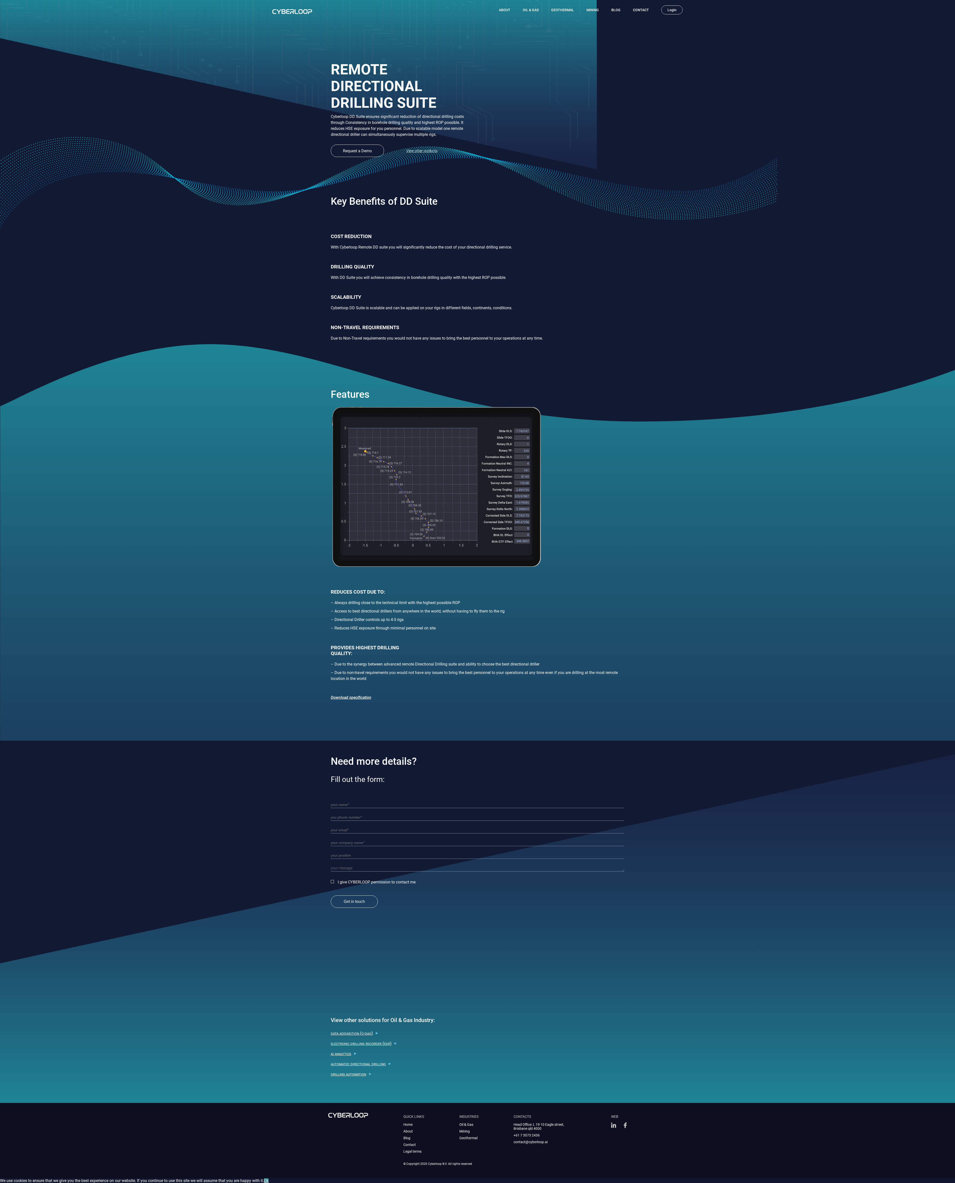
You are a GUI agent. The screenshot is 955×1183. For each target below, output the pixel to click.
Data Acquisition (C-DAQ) (352, 1033)
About (504, 10)
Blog (616, 10)
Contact (641, 10)
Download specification (351, 697)
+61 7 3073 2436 (527, 1135)
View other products (421, 151)
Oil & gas (531, 10)
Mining (592, 10)
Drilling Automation (348, 1074)
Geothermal (562, 10)
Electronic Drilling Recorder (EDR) (361, 1043)
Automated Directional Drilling (358, 1063)
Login (672, 10)
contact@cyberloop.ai (531, 1142)
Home (408, 1125)
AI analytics (341, 1053)
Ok (266, 1180)
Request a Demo (357, 151)
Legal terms (412, 1151)
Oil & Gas (466, 1125)
